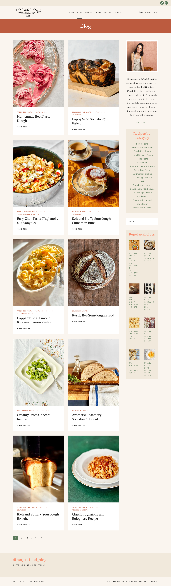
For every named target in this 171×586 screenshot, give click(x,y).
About (98, 12)
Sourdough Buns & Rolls (83, 212)
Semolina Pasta (142, 170)
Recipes (88, 12)
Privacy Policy (150, 581)
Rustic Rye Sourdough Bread (93, 315)
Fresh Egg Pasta (24, 112)
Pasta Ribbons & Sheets (28, 214)
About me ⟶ (142, 123)
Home (71, 12)
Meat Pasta (95, 507)
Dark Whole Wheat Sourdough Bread (134, 302)
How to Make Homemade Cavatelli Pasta (149, 336)
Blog (79, 12)
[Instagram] (166, 3)
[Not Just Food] (27, 12)
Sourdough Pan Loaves (82, 112)
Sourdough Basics (142, 174)
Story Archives (135, 581)
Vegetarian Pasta (25, 314)
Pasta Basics (41, 112)
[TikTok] (162, 3)
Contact (108, 12)
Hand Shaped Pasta (25, 411)
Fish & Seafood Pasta (27, 212)
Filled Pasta (142, 144)
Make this (23, 127)
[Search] (154, 221)
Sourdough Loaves (80, 311)
